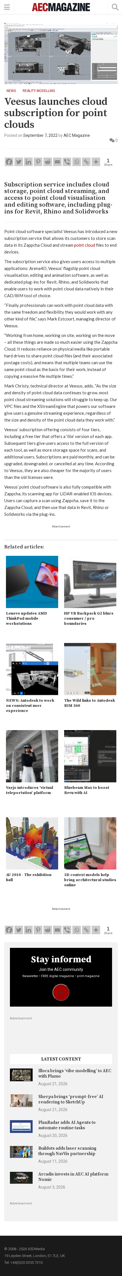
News (11, 91)
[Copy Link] (86, 162)
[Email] (57, 162)
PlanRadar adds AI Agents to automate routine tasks (67, 1125)
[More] (96, 162)
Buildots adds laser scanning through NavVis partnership (67, 1151)
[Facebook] (9, 162)
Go (61, 992)
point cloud (84, 245)
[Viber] (67, 162)
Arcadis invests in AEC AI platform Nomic (73, 1177)
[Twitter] (18, 162)
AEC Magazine (77, 135)
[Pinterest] (38, 162)
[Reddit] (47, 162)
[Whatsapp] (76, 162)
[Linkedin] (28, 162)
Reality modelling (39, 91)
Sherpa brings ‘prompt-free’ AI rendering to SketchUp (70, 1099)
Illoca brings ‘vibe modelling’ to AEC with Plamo (74, 1073)
